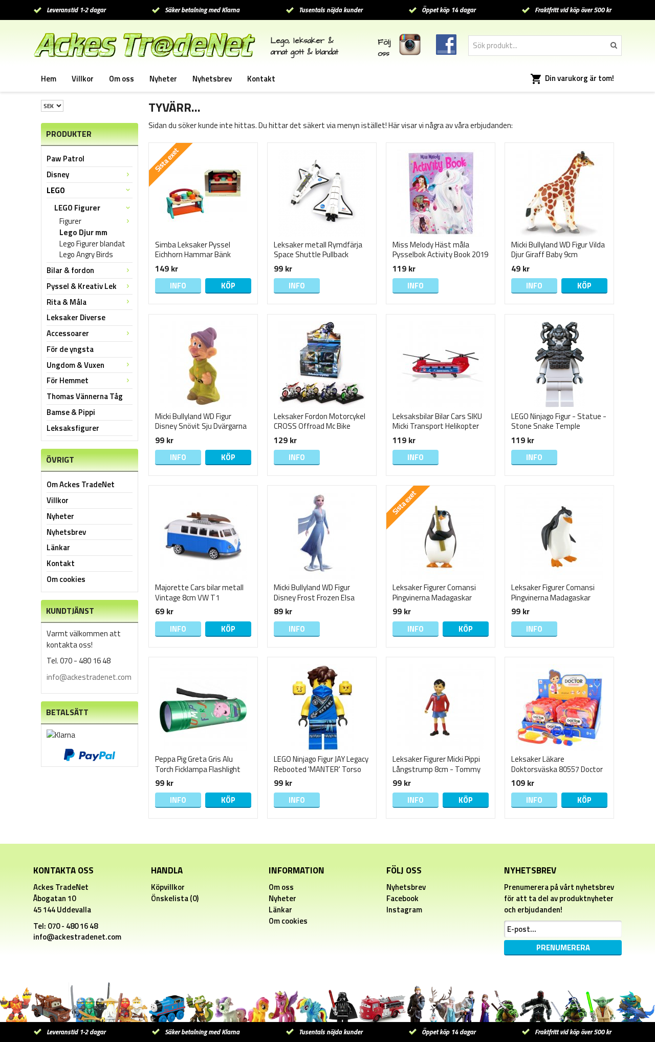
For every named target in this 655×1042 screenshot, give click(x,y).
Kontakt (261, 79)
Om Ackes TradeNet (81, 484)
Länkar (58, 547)
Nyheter (163, 79)
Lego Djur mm (83, 232)
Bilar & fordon (70, 270)
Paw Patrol (65, 158)
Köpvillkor (168, 887)
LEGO (56, 190)
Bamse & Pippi (71, 412)
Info (178, 285)
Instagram (404, 909)
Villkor (83, 79)
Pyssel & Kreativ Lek (82, 286)
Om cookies (66, 579)
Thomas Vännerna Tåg (85, 396)
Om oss (121, 79)
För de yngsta (70, 349)
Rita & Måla (66, 302)
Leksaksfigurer (73, 428)
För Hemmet (68, 380)
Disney (58, 174)
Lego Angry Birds (86, 254)
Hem (48, 79)
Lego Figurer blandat (92, 243)
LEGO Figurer (77, 208)
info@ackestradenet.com (89, 677)
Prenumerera (563, 947)
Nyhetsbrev (212, 79)
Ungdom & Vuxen (75, 365)
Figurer (70, 221)
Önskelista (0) (175, 898)
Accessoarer (68, 333)
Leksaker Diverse (76, 317)
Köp (228, 285)
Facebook (402, 898)
